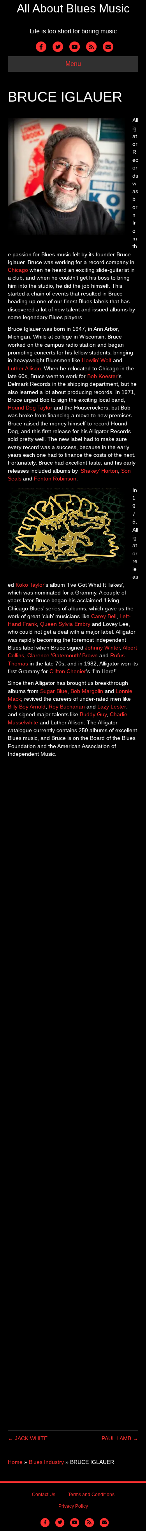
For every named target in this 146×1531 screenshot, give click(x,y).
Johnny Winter (102, 648)
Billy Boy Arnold (27, 706)
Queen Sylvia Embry (65, 624)
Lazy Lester (111, 706)
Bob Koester (102, 376)
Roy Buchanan (67, 706)
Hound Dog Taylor (30, 407)
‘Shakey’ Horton (98, 471)
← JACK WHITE (27, 1438)
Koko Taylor (30, 585)
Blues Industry (46, 1462)
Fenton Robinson (55, 478)
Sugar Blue (53, 691)
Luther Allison (24, 368)
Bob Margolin (86, 691)
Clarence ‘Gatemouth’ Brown (62, 655)
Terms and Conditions (91, 1494)
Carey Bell (103, 616)
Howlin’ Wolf (96, 360)
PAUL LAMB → (120, 1438)
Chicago (18, 270)
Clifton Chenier (67, 671)
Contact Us (43, 1494)
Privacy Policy (73, 1506)
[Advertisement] (73, 1094)
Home (15, 1462)
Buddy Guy (93, 714)
